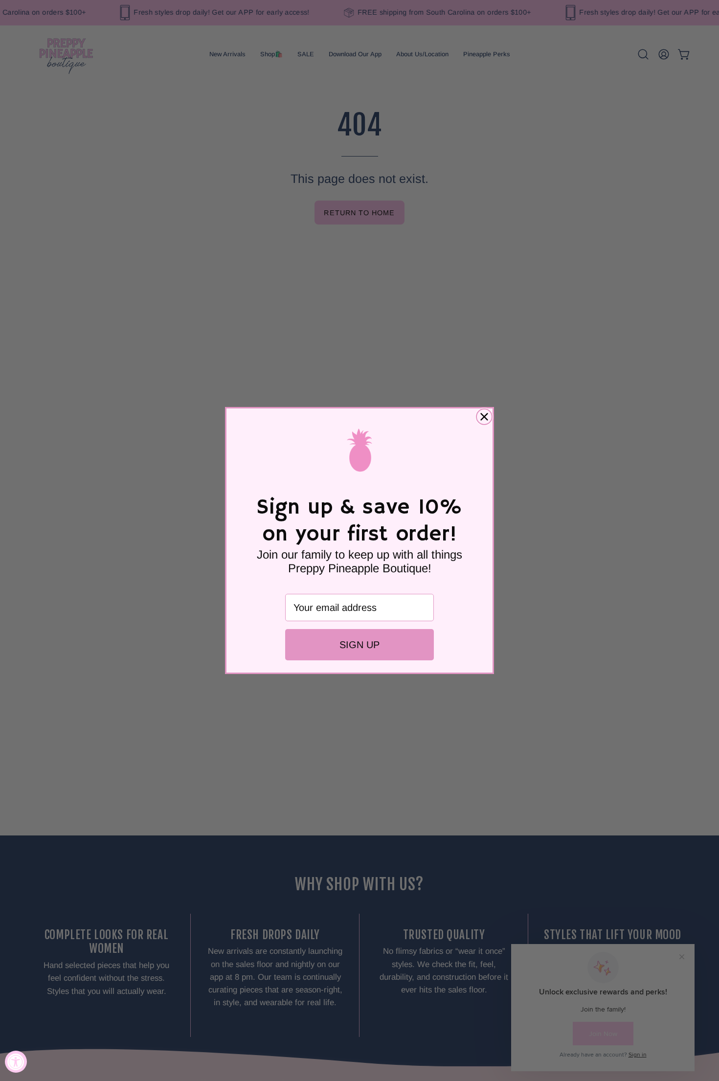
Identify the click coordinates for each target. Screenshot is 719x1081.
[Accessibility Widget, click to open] (16, 1062)
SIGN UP (359, 644)
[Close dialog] (484, 417)
